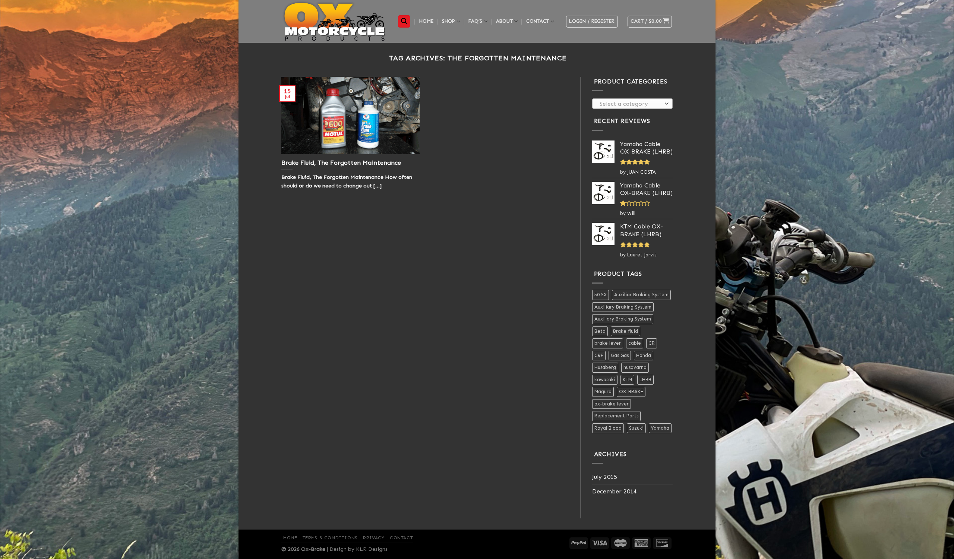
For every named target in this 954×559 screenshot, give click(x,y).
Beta (600, 331)
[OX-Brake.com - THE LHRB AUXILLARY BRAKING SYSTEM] (333, 21)
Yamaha (660, 428)
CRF (598, 355)
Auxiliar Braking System (641, 294)
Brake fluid (625, 331)
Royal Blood (608, 428)
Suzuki (636, 428)
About (504, 21)
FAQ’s (475, 21)
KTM (627, 379)
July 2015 (604, 476)
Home (426, 21)
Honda (643, 355)
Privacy (373, 537)
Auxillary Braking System (622, 319)
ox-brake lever (611, 404)
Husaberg (605, 367)
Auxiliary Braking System (622, 307)
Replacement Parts (616, 416)
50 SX (600, 294)
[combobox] (632, 103)
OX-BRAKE (631, 391)
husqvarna (635, 367)
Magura (603, 391)
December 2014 (614, 491)
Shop (448, 21)
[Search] (404, 21)
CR (651, 343)
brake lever (607, 343)
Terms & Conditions (330, 537)
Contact (537, 21)
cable (634, 343)
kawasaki (604, 379)
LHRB (645, 379)
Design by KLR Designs (358, 549)
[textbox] (630, 104)
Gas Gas (620, 355)
